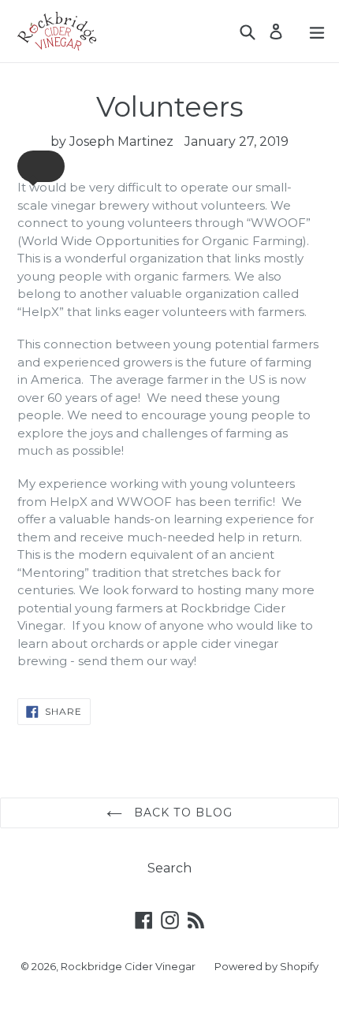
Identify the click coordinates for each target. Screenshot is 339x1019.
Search (169, 868)
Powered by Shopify (266, 966)
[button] (41, 166)
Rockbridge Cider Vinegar (128, 966)
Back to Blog (181, 812)
